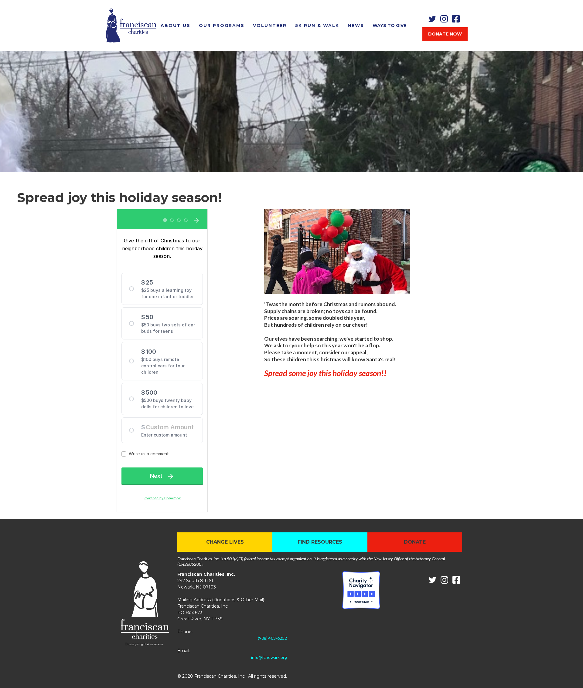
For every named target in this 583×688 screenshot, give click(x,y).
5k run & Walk (317, 25)
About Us (175, 25)
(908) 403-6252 (272, 638)
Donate (415, 542)
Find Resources (320, 542)
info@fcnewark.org (269, 657)
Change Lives (225, 542)
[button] (389, 25)
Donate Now (445, 34)
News (356, 25)
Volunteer (270, 25)
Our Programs (221, 25)
